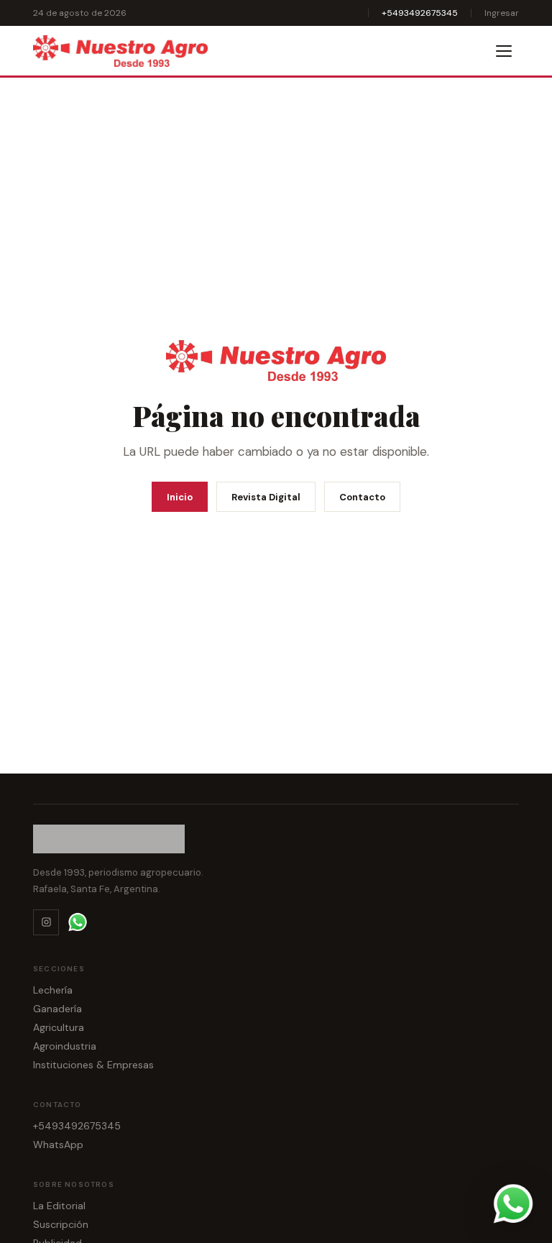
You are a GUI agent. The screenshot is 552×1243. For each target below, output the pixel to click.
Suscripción (60, 1224)
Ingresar (501, 13)
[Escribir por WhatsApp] (513, 1204)
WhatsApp (58, 1144)
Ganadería (57, 1008)
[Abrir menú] (504, 51)
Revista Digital (265, 497)
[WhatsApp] (78, 922)
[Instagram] (46, 922)
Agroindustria (64, 1046)
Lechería (53, 989)
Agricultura (58, 1027)
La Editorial (59, 1205)
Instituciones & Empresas (93, 1064)
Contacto (362, 497)
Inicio (180, 497)
